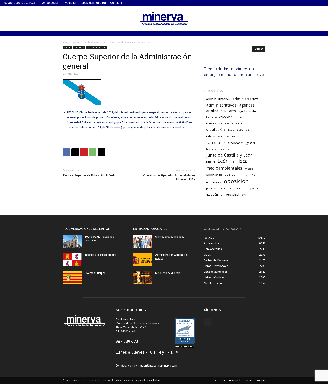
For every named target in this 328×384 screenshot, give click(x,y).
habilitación (212, 149)
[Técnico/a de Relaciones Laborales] (72, 241)
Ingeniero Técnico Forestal (100, 254)
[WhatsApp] (92, 152)
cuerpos (229, 123)
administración (218, 99)
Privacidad (69, 3)
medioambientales (224, 168)
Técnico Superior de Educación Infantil (89, 175)
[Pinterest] (84, 152)
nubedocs (156, 380)
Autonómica (92, 42)
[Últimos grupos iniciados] (142, 241)
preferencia (226, 188)
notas (245, 175)
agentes (247, 105)
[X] (75, 152)
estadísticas (223, 136)
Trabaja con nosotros (93, 3)
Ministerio (214, 175)
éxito (244, 194)
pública (238, 188)
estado (210, 136)
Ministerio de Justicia (168, 273)
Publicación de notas (97, 47)
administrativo (245, 99)
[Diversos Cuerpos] (72, 277)
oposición (236, 181)
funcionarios (236, 143)
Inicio (65, 42)
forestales (216, 142)
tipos (258, 188)
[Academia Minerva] (164, 18)
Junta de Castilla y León (229, 155)
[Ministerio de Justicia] (142, 277)
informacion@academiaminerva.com (154, 365)
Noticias (77, 42)
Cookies (248, 380)
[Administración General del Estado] (142, 259)
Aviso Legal (50, 3)
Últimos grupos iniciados (169, 236)
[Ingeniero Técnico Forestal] (72, 259)
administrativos (221, 105)
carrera (238, 117)
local (244, 161)
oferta (254, 175)
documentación (235, 130)
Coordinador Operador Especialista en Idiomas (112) (169, 177)
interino (225, 149)
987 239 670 (127, 341)
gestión (251, 143)
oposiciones (213, 182)
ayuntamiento (247, 111)
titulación (212, 194)
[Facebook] (321, 3)
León (223, 161)
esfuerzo (250, 130)
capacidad (225, 117)
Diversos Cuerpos (95, 273)
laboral (210, 161)
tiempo (249, 188)
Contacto (116, 3)
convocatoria (214, 123)
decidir (239, 123)
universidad (229, 194)
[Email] (101, 152)
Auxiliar (212, 111)
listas (233, 162)
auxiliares (228, 111)
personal (211, 188)
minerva (249, 168)
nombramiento (232, 175)
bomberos (211, 117)
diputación (215, 129)
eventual (235, 136)
